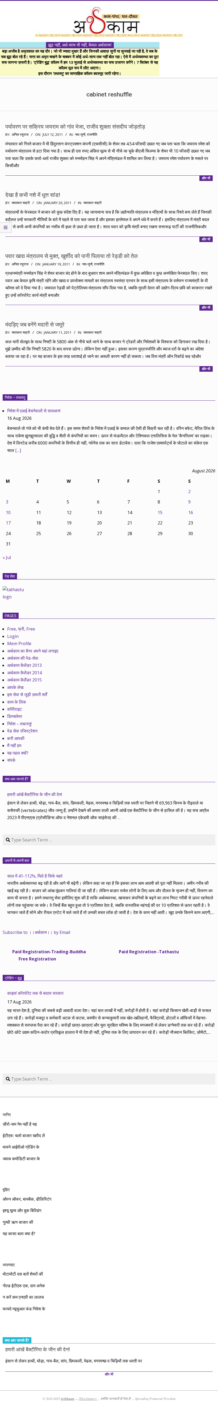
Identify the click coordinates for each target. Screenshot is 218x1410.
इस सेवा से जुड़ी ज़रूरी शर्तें (27, 694)
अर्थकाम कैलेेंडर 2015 (24, 680)
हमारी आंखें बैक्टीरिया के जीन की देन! (34, 794)
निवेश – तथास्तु (15, 397)
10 (8, 512)
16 (190, 512)
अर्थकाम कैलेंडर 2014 (24, 673)
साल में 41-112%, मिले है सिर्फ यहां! (34, 876)
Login (13, 636)
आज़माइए (9, 1264)
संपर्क (11, 760)
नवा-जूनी (80, 134)
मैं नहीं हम (14, 745)
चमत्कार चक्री (92, 203)
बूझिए (6, 1189)
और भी (206, 178)
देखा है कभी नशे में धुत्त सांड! (32, 195)
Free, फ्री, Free (21, 629)
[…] (18, 450)
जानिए (7, 1114)
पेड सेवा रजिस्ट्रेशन (22, 731)
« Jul (7, 557)
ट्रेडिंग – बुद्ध (13, 978)
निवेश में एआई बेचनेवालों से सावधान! (33, 411)
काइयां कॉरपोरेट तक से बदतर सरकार (35, 993)
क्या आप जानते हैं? (16, 779)
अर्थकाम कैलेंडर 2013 (24, 665)
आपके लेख (15, 687)
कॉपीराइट (14, 709)
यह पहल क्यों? (17, 753)
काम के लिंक (16, 702)
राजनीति (92, 134)
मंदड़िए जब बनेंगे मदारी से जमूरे (34, 324)
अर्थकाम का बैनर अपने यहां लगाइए (32, 651)
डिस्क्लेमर (14, 716)
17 (8, 523)
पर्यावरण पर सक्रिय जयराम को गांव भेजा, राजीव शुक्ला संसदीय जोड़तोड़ (75, 127)
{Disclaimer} (87, 1398)
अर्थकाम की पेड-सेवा (22, 658)
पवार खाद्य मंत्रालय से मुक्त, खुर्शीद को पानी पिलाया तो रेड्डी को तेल (71, 256)
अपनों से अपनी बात (17, 860)
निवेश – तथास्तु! (19, 724)
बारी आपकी (15, 738)
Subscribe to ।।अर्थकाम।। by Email (36, 932)
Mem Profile (19, 643)
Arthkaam (67, 1398)
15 (160, 512)
